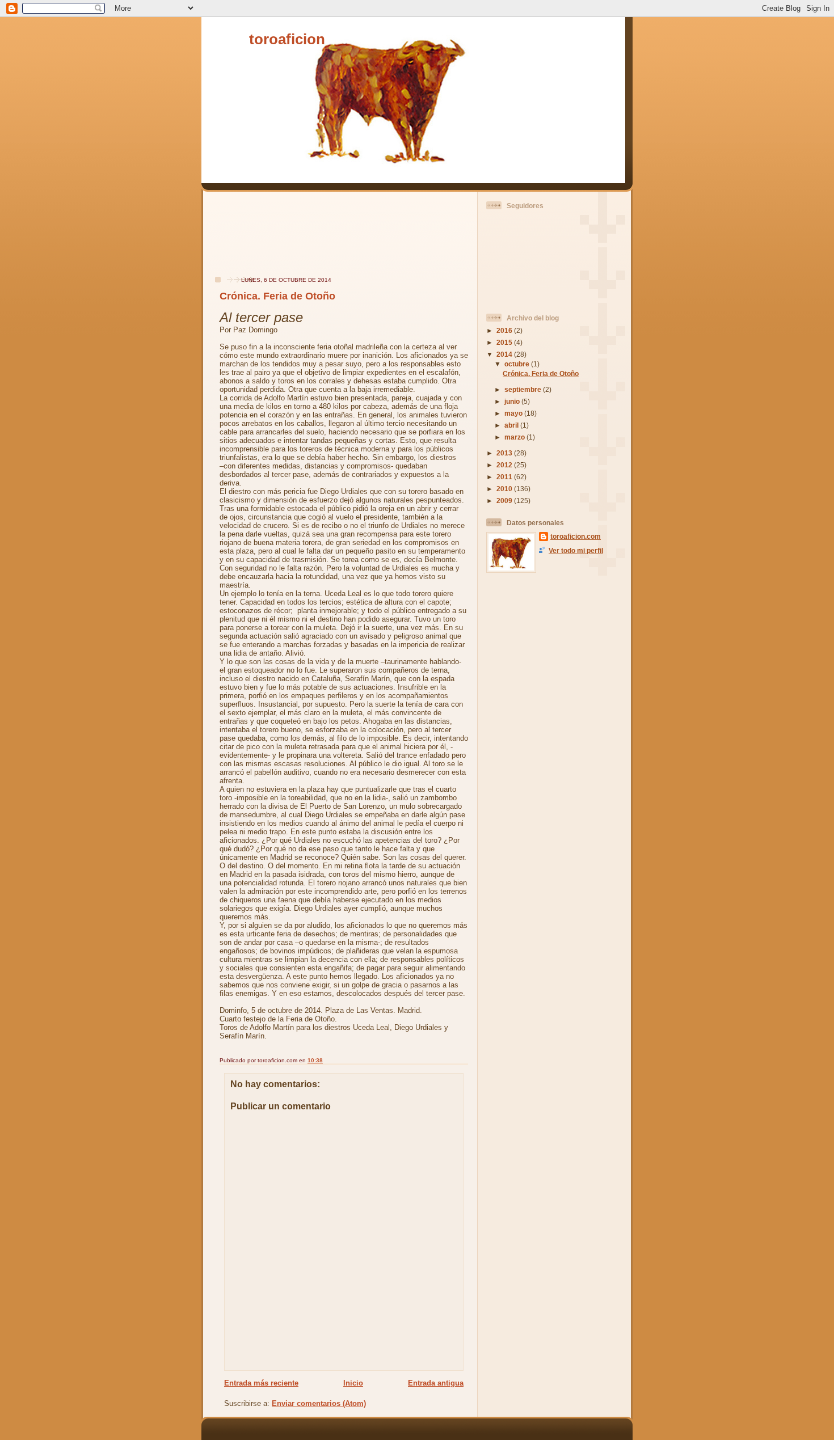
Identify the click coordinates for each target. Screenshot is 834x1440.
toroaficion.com (575, 536)
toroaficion (287, 39)
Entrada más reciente (261, 1383)
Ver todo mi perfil (576, 550)
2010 (505, 488)
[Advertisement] (243, 239)
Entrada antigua (436, 1383)
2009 (505, 500)
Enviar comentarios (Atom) (319, 1403)
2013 (505, 453)
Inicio (353, 1383)
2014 (505, 354)
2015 (505, 342)
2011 (505, 476)
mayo (514, 413)
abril (512, 425)
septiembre (523, 389)
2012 (505, 464)
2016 (505, 330)
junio (512, 401)
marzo (515, 437)
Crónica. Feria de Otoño (277, 296)
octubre (517, 364)
